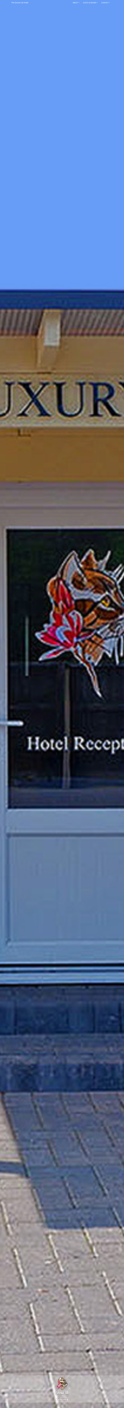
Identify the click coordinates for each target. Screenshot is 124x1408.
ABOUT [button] (75, 3)
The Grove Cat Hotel (19, 2)
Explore (62, 1399)
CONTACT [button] (104, 3)
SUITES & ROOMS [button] (89, 3)
